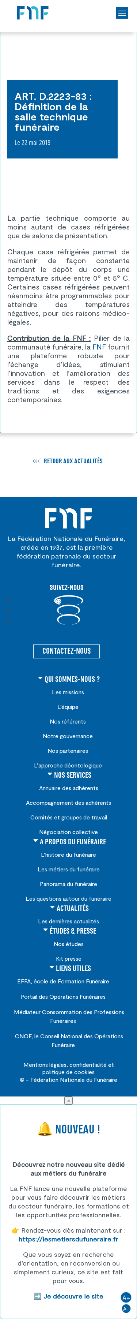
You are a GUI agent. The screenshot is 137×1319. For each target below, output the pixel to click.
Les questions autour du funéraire (68, 898)
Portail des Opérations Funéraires (63, 996)
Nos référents (68, 721)
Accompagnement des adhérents (68, 802)
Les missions (68, 691)
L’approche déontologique (68, 765)
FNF (99, 346)
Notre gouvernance (68, 735)
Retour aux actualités (73, 461)
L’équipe (68, 706)
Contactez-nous (66, 651)
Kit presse (68, 958)
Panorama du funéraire (68, 883)
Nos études (69, 943)
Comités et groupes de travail (68, 817)
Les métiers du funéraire (69, 869)
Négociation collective (68, 831)
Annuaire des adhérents (68, 787)
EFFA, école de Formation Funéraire (63, 981)
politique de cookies (68, 1071)
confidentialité (88, 1064)
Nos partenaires (67, 750)
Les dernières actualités (68, 921)
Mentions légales (44, 1064)
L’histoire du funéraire (68, 854)
